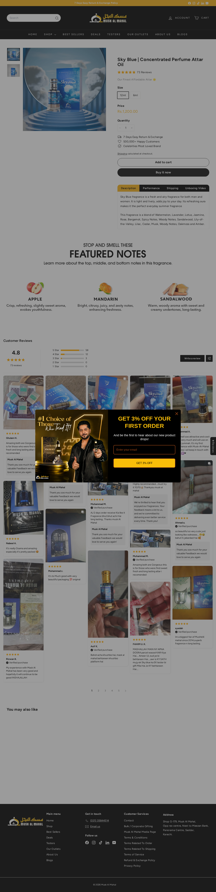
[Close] (177, 414)
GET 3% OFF (144, 463)
